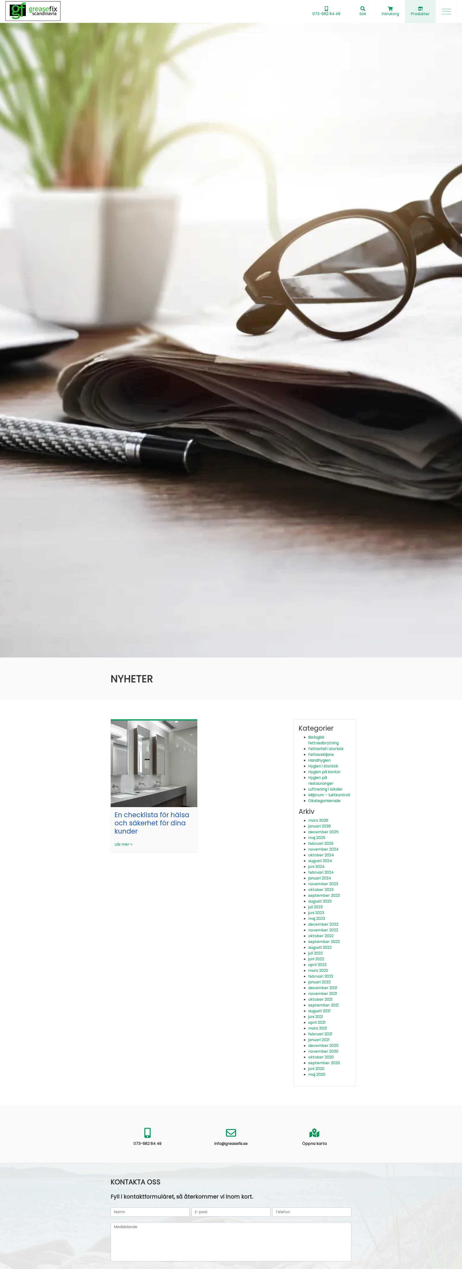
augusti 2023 (320, 901)
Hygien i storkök (323, 766)
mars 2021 (317, 1028)
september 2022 (324, 941)
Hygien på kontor (324, 772)
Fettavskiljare (321, 754)
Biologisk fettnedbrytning (323, 740)
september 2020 (324, 1063)
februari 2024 (321, 872)
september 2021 (323, 1005)
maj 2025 (316, 838)
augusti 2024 (320, 861)
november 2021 (322, 993)
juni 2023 (316, 913)
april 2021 (317, 1022)
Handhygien (319, 760)
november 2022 (323, 930)
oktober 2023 (321, 890)
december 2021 (322, 988)
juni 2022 (316, 959)
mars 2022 (318, 970)
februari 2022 (320, 976)
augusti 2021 (319, 1011)
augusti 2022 (320, 947)
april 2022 (317, 965)
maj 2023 (316, 918)
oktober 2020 (321, 1057)
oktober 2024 (321, 855)
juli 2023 (315, 907)
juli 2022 (315, 953)
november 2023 (323, 884)
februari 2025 (321, 843)
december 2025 (323, 832)
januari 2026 (319, 826)
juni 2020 (316, 1068)
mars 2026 (318, 820)
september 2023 (324, 895)
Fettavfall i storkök (326, 749)
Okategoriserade (324, 800)
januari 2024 (319, 878)
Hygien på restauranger (321, 780)
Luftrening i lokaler (325, 789)
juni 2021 (315, 1017)
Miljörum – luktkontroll (329, 795)
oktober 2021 (320, 999)
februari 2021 (320, 1034)
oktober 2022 (321, 936)
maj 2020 (316, 1074)
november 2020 (323, 1051)
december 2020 (323, 1045)
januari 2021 (319, 1040)
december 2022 (323, 924)
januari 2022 (319, 982)
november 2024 (323, 849)
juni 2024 (316, 866)
